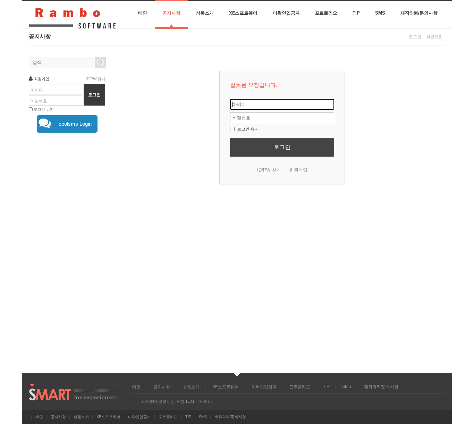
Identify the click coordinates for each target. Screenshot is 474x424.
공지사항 (171, 13)
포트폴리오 (326, 13)
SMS (380, 13)
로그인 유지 (247, 129)
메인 (142, 13)
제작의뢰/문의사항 (419, 13)
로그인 (415, 36)
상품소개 (205, 13)
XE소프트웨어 (243, 13)
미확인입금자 (286, 13)
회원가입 (434, 36)
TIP (356, 13)
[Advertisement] (67, 251)
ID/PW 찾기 (269, 170)
